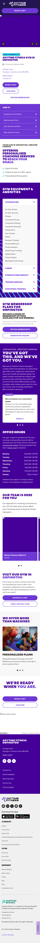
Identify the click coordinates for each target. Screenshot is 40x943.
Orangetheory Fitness (8, 912)
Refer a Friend (6, 873)
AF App (4, 877)
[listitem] (20, 539)
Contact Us (7, 78)
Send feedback (9, 774)
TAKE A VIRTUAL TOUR (20, 604)
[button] (32, 44)
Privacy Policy (6, 829)
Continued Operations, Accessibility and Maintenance (17, 837)
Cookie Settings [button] (8, 935)
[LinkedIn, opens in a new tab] (16, 806)
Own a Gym (5, 856)
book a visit (12, 448)
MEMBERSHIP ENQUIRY (19, 335)
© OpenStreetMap (34, 733)
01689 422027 (7, 76)
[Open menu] (4, 4)
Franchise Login (6, 860)
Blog (3, 880)
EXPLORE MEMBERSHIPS (20, 329)
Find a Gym (5, 852)
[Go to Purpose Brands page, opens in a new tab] (9, 902)
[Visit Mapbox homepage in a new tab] (4, 733)
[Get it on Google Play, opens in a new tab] (22, 816)
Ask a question (8, 779)
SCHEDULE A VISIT (20, 598)
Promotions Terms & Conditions (11, 844)
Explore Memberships (20, 97)
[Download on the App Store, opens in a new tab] (8, 816)
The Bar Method (6, 915)
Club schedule (8, 787)
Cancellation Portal (7, 888)
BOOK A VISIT (20, 11)
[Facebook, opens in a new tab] (3, 806)
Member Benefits (7, 869)
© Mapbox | (25, 733)
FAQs (3, 884)
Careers (4, 826)
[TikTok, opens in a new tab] (20, 806)
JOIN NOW (10, 91)
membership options (10, 445)
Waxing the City (6, 918)
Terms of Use (5, 833)
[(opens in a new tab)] (4, 761)
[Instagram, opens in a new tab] (7, 806)
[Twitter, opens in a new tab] (12, 806)
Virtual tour (7, 783)
